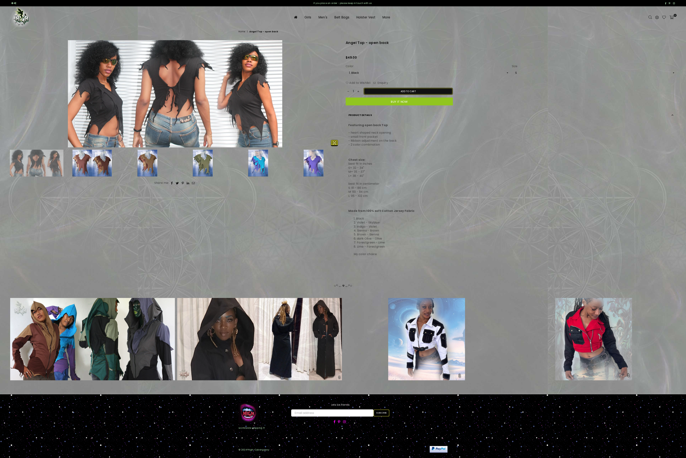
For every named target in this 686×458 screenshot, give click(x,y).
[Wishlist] (664, 17)
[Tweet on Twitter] (177, 183)
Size (514, 66)
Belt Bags (341, 17)
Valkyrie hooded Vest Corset (426, 333)
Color (350, 66)
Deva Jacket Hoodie (594, 333)
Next (337, 94)
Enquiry (382, 83)
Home (241, 31)
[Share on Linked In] (188, 183)
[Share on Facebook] (172, 183)
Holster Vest (365, 17)
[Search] (650, 17)
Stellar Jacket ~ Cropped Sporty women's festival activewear (92, 333)
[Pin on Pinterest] (183, 183)
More (386, 17)
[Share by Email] (193, 183)
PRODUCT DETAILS (360, 115)
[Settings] (657, 17)
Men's (323, 17)
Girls (307, 17)
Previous (13, 94)
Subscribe (381, 412)
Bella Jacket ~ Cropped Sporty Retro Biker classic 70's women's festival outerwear (259, 333)
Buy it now (399, 102)
